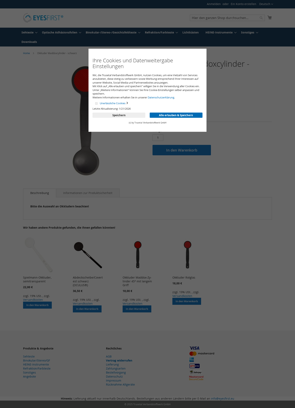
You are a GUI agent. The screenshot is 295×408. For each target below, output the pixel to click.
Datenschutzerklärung (161, 97)
